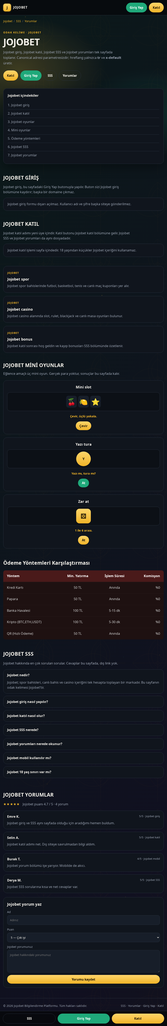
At (83, 483)
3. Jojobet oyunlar (21, 121)
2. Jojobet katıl (18, 113)
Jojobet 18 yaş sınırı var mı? (29, 772)
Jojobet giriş (110, 187)
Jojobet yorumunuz (20, 947)
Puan (10, 929)
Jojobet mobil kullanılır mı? (29, 758)
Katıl (156, 7)
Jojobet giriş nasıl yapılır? (27, 701)
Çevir (83, 426)
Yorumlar (31, 21)
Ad (9, 912)
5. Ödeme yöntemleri (24, 138)
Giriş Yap (136, 7)
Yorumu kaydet (83, 979)
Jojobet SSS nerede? (22, 730)
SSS (18, 21)
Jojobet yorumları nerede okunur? (34, 744)
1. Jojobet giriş (19, 105)
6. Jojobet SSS (18, 147)
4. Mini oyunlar (19, 130)
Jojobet (7, 21)
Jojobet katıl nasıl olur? (26, 716)
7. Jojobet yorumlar (22, 155)
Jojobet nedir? (18, 675)
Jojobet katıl (84, 233)
